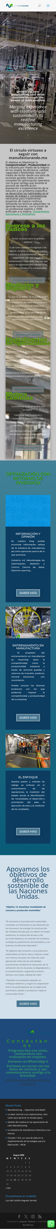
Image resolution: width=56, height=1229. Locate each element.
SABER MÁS (28, 593)
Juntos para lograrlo (28, 447)
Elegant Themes (27, 1221)
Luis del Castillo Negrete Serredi (21, 1200)
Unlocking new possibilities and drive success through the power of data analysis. (28, 96)
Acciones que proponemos (27, 280)
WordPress (28, 1225)
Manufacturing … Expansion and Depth (26, 1109)
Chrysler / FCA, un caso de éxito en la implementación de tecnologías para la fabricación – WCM (26, 1141)
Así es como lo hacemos (28, 389)
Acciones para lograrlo (28, 334)
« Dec (8, 1188)
